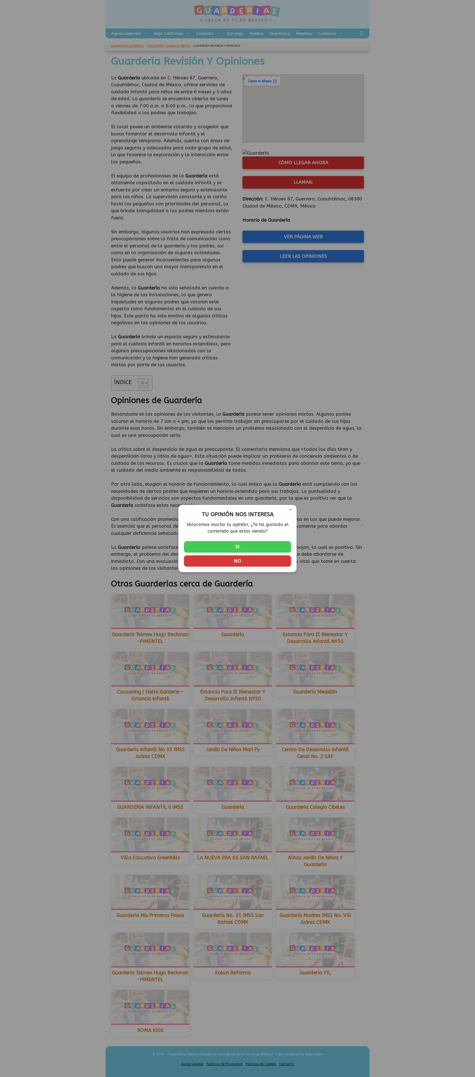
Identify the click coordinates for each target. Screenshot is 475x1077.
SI (237, 546)
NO (237, 561)
